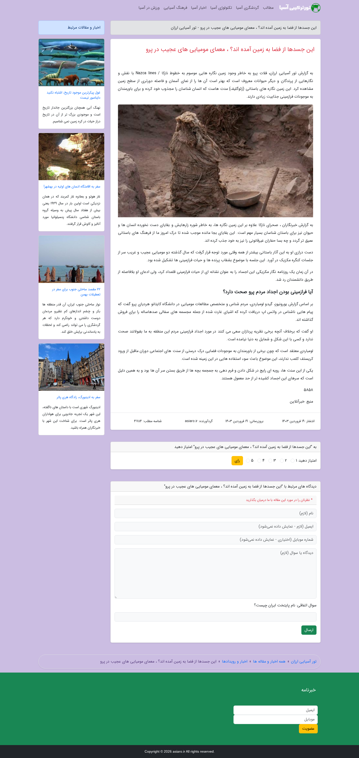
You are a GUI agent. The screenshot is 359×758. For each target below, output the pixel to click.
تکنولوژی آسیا (221, 8)
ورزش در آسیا (149, 8)
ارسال (309, 630)
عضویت (308, 729)
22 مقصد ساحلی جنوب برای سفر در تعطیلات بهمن (76, 292)
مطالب (268, 8)
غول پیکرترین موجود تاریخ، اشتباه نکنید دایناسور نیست (73, 95)
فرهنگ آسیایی (175, 8)
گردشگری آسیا (247, 8)
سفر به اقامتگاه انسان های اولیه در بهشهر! (72, 186)
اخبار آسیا (198, 8)
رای (237, 460)
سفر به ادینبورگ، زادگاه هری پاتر (78, 397)
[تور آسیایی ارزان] (300, 8)
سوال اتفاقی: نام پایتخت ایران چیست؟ (285, 605)
